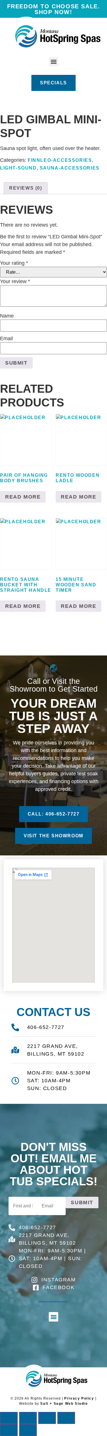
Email (6, 338)
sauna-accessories (70, 168)
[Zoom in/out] (9, 1418)
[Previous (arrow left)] (9, 1430)
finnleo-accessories (60, 160)
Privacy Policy (79, 1398)
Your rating (14, 263)
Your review (15, 281)
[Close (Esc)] (66, 1418)
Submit (82, 1202)
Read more (23, 497)
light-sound (18, 168)
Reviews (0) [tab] (25, 188)
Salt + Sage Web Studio (64, 1404)
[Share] (47, 1418)
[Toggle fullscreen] (28, 1418)
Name (7, 315)
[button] (53, 61)
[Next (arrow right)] (28, 1430)
